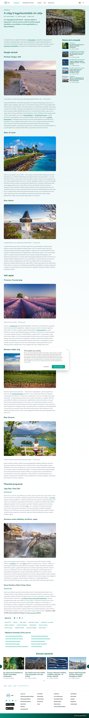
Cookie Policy (37, 360)
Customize (46, 366)
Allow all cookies (58, 367)
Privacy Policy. (27, 362)
